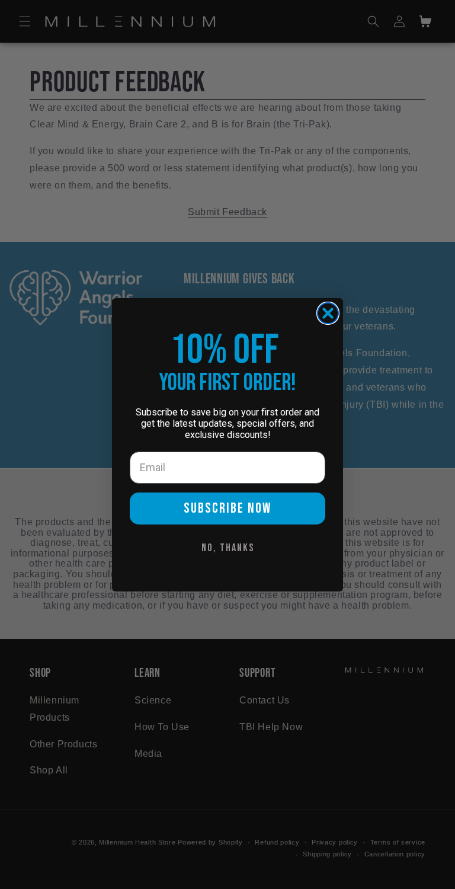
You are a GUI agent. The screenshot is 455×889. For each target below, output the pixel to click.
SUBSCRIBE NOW (227, 508)
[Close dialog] (328, 313)
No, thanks (227, 548)
